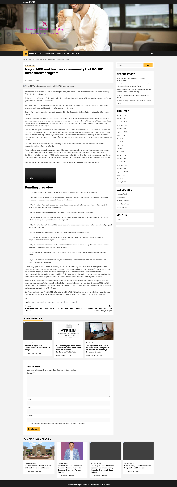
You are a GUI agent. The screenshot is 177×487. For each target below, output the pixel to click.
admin (37, 80)
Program (73, 302)
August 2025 (121, 135)
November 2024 (122, 165)
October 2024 (121, 169)
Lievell (119, 220)
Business (31, 302)
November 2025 (122, 125)
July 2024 (120, 178)
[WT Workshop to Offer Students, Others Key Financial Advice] (38, 451)
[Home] (26, 53)
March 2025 (120, 152)
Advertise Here (35, 54)
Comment (31, 373)
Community (39, 302)
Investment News (30, 65)
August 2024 (121, 175)
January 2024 (121, 182)
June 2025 (120, 142)
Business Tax (121, 197)
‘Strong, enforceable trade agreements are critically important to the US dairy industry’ (102, 469)
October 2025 (121, 129)
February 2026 (121, 115)
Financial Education (123, 201)
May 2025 (120, 145)
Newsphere (95, 485)
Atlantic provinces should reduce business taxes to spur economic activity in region (91, 308)
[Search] (152, 54)
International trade (123, 204)
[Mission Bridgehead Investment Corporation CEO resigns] (37, 331)
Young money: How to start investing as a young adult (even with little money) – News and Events (97, 349)
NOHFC (67, 302)
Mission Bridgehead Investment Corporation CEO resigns (37, 348)
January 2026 (121, 119)
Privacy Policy (63, 54)
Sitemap (75, 54)
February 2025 (121, 155)
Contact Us (49, 54)
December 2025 (122, 122)
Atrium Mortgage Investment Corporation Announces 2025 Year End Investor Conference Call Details (68, 349)
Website (30, 416)
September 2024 (122, 172)
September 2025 (122, 132)
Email (29, 407)
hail (45, 302)
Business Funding (122, 194)
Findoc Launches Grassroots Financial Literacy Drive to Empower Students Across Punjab (70, 469)
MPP (62, 302)
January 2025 (121, 158)
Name (29, 399)
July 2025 (120, 139)
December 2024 (122, 162)
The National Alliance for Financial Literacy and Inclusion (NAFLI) (46, 308)
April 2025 (120, 149)
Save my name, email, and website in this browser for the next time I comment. (58, 424)
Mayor (57, 302)
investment (51, 302)
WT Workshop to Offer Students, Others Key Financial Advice (38, 467)
